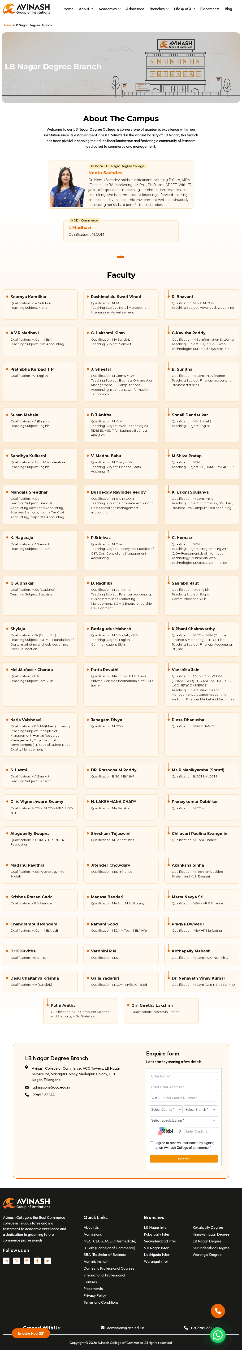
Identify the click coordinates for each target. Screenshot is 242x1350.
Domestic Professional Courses (108, 1268)
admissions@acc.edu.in (51, 1087)
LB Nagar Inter (156, 1227)
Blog (228, 8)
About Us (91, 1227)
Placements (210, 8)
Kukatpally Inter (157, 1234)
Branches (157, 8)
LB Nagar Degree (207, 1241)
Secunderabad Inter (160, 1241)
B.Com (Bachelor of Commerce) (109, 1248)
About (84, 8)
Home (68, 8)
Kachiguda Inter (157, 1254)
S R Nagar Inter (156, 1248)
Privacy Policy (94, 1295)
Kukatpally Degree (208, 1227)
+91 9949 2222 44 (204, 1327)
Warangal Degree (207, 1254)
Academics (107, 8)
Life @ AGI (182, 8)
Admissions (135, 8)
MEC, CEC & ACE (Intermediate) (109, 1241)
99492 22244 (44, 1094)
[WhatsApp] (218, 1335)
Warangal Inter (156, 1261)
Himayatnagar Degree (211, 1234)
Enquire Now (28, 1333)
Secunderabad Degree (211, 1248)
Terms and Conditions (100, 1302)
